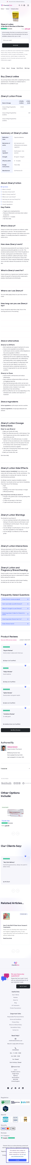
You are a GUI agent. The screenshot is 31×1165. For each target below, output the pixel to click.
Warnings (27, 68)
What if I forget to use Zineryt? (12, 608)
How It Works (15, 994)
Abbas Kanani (12, 747)
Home (2, 8)
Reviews (15, 997)
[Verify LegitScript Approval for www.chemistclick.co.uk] (5, 1108)
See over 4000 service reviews (9, 639)
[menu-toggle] (28, 5)
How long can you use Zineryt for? (11, 199)
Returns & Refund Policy (15, 1024)
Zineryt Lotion (14, 8)
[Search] (19, 5)
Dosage (13, 68)
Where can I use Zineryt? (9, 196)
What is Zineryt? (6, 189)
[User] (22, 5)
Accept (17, 1160)
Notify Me (15, 45)
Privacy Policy (15, 1022)
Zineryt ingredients (7, 204)
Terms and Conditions (15, 1019)
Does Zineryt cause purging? (11, 599)
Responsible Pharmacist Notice (15, 1016)
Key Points (5, 186)
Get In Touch (23, 986)
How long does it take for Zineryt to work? (13, 614)
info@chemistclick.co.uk (15, 1040)
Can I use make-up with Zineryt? (12, 603)
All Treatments (15, 1005)
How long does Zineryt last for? (12, 619)
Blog (15, 1002)
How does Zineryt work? (8, 191)
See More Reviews (15, 730)
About (8, 68)
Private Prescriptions (15, 1008)
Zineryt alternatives (7, 201)
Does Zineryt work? (8, 623)
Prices (3, 68)
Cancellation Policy (16, 1027)
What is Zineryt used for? (9, 194)
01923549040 (15, 1050)
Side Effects (20, 68)
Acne (7, 8)
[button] (15, 768)
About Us (15, 1000)
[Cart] (24, 5)
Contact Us (15, 1030)
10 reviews (9, 28)
